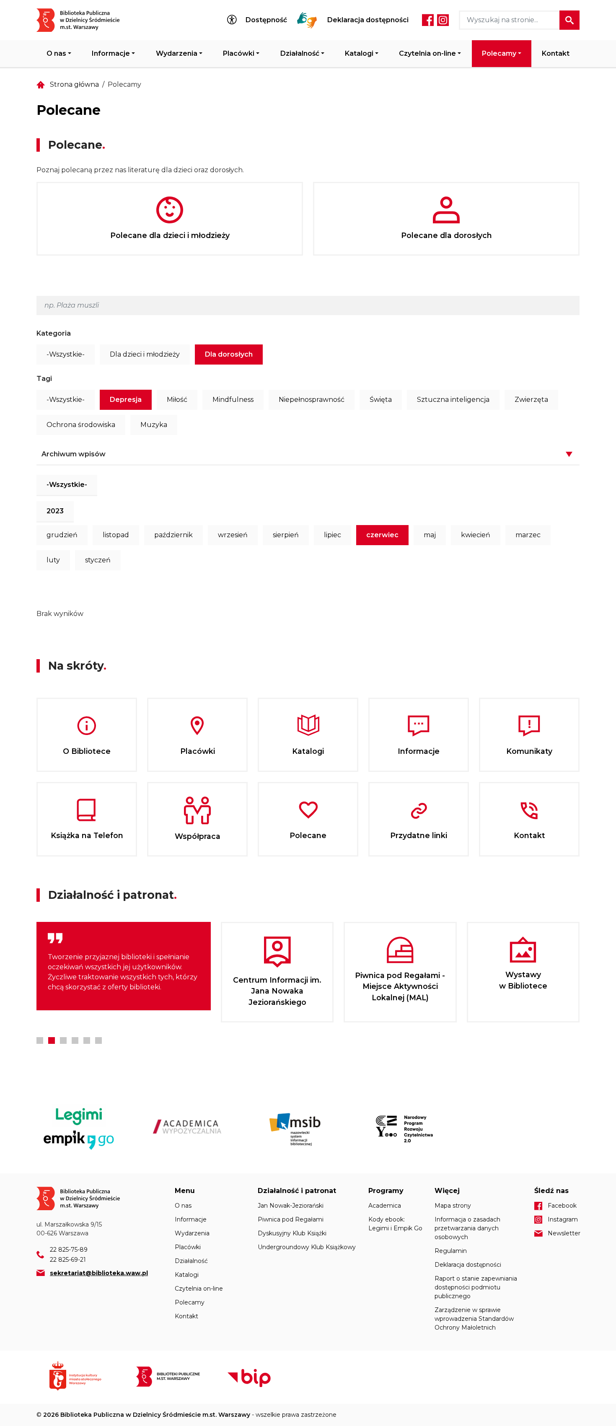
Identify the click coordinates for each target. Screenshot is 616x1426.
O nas (56, 53)
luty (53, 560)
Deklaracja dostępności (368, 20)
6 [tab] (98, 1040)
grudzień (62, 535)
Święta (381, 400)
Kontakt (555, 53)
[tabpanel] (123, 966)
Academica (384, 1205)
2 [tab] (51, 1040)
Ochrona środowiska (81, 425)
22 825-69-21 (68, 1259)
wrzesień (233, 535)
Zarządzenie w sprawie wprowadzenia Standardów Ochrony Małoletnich (474, 1318)
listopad (116, 535)
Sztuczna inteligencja (453, 400)
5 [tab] (86, 1040)
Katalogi (359, 53)
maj (430, 535)
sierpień (286, 535)
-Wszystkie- (66, 354)
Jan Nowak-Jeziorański (291, 1205)
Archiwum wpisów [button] (73, 454)
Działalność (299, 53)
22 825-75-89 (69, 1249)
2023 (55, 511)
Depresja (126, 400)
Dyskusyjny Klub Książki (292, 1233)
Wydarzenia (176, 53)
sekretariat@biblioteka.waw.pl (99, 1273)
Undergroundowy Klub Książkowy (307, 1247)
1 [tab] (39, 1040)
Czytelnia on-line (427, 53)
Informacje (111, 53)
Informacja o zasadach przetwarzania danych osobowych (467, 1228)
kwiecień (475, 535)
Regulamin (451, 1251)
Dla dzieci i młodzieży (145, 354)
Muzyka (153, 425)
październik (173, 535)
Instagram (443, 20)
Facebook (428, 20)
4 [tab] (75, 1040)
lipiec (332, 535)
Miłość (177, 400)
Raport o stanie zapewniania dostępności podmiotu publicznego (476, 1287)
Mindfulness (233, 400)
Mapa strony (453, 1205)
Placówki (238, 53)
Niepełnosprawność (311, 400)
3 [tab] (63, 1040)
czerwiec (382, 535)
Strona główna (74, 84)
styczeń (98, 560)
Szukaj (569, 20)
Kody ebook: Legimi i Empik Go (395, 1224)
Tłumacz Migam (307, 20)
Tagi (44, 379)
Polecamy (499, 53)
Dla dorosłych (229, 354)
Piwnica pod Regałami (291, 1219)
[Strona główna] (83, 20)
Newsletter (564, 1233)
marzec (528, 535)
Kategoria (53, 333)
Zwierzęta (531, 400)
